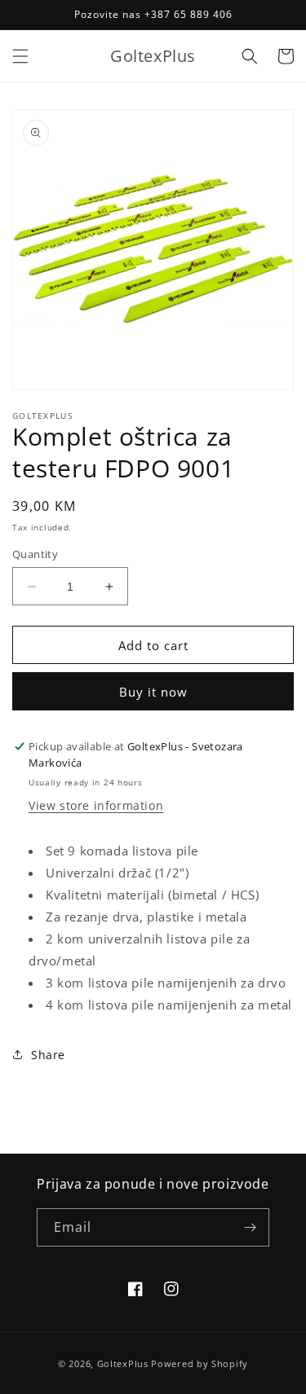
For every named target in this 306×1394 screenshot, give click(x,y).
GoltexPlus (123, 1363)
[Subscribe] (250, 1227)
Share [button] (48, 1054)
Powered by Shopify (199, 1363)
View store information (96, 805)
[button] (20, 56)
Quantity (35, 554)
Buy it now (153, 692)
